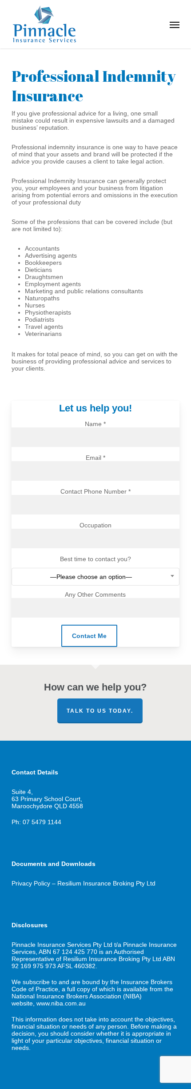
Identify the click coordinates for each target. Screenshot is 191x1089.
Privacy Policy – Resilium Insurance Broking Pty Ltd (83, 883)
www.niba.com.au (61, 1003)
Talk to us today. (100, 711)
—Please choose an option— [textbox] (91, 576)
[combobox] (95, 577)
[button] (174, 24)
